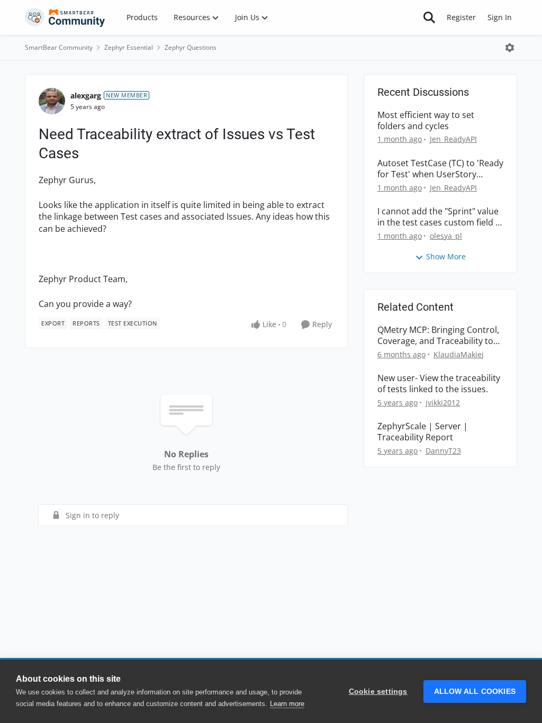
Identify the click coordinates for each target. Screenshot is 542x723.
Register (461, 17)
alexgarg (85, 96)
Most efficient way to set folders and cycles (425, 121)
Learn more (287, 704)
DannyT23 (443, 451)
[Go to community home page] (65, 17)
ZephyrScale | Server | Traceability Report (422, 432)
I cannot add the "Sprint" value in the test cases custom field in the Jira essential (440, 217)
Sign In (499, 17)
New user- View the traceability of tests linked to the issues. (438, 384)
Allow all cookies (475, 691)
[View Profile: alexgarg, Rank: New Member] (52, 101)
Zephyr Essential (128, 47)
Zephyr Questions (190, 47)
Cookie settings (378, 691)
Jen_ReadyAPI (453, 139)
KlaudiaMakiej (458, 354)
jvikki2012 (443, 402)
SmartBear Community (59, 47)
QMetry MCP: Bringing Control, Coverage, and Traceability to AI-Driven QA (438, 335)
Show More (446, 256)
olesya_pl (446, 236)
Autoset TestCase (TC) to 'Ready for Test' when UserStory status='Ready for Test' (440, 169)
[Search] (429, 17)
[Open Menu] (509, 47)
